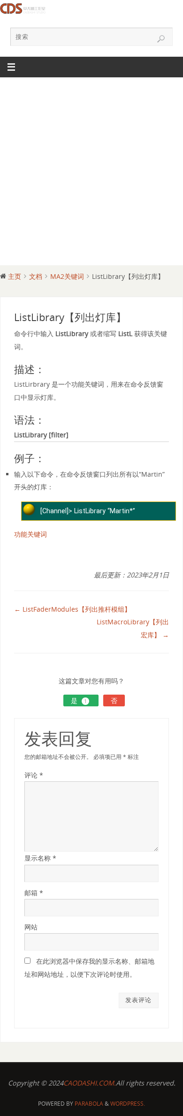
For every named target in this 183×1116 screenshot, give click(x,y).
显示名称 (40, 858)
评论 (33, 775)
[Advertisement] (91, 173)
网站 (31, 926)
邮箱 (33, 892)
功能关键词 (30, 534)
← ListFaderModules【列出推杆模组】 (72, 609)
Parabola (89, 1104)
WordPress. (127, 1104)
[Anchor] (49, 370)
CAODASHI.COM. (89, 1083)
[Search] (161, 39)
